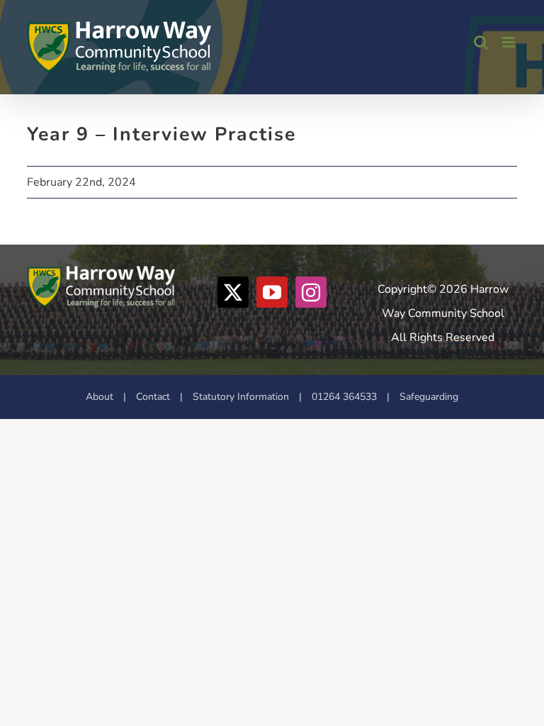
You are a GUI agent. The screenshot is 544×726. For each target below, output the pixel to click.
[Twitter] (233, 292)
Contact (153, 396)
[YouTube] (272, 292)
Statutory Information (241, 396)
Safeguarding (429, 396)
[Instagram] (311, 292)
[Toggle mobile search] (481, 42)
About (99, 396)
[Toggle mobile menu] (509, 42)
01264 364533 (344, 396)
